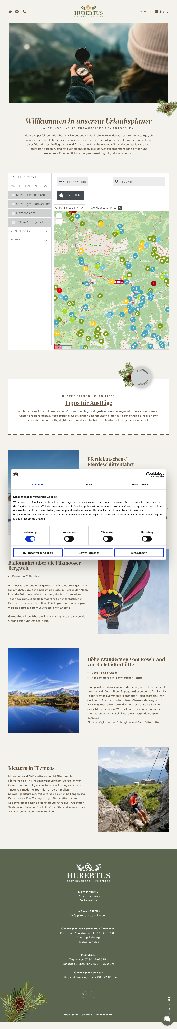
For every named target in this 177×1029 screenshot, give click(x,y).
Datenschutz (104, 1014)
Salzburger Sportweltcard (33, 204)
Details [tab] (88, 484)
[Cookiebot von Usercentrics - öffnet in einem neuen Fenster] (148, 474)
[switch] (69, 538)
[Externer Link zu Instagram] (83, 994)
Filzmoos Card (25, 213)
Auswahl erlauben (88, 552)
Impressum (71, 1014)
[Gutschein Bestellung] (10, 11)
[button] (17, 11)
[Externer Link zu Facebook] (93, 994)
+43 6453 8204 (88, 911)
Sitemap (87, 1014)
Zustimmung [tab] (36, 484)
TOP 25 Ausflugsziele (30, 222)
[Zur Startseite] (88, 11)
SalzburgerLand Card (30, 194)
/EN (142, 11)
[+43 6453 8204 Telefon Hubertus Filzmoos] (24, 11)
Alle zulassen (139, 552)
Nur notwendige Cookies (38, 552)
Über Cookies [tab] (140, 484)
